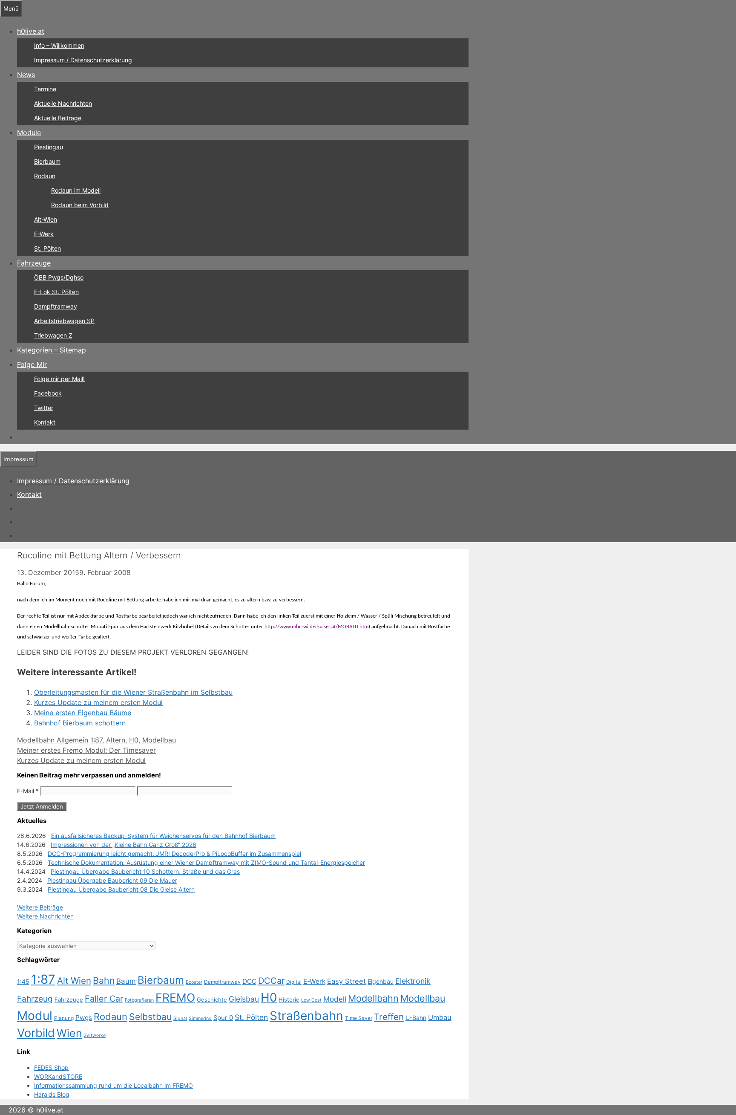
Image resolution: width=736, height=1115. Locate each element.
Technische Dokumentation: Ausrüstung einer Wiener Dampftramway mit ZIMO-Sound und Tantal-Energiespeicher (206, 862)
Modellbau (159, 740)
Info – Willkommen (59, 45)
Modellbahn (373, 998)
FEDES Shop (51, 1067)
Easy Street (346, 981)
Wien (69, 1033)
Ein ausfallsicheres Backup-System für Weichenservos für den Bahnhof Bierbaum (163, 835)
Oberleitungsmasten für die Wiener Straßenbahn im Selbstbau (133, 692)
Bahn (104, 980)
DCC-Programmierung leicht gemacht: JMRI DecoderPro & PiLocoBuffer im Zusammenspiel (174, 853)
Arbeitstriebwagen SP (64, 320)
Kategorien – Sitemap (51, 350)
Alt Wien (74, 980)
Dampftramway (55, 306)
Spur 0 (223, 1018)
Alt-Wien (45, 219)
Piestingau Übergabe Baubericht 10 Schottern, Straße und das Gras (145, 871)
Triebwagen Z (53, 335)
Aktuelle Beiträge (57, 117)
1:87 (96, 740)
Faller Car (104, 999)
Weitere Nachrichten (45, 916)
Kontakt (44, 422)
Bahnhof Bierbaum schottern (80, 723)
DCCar (271, 981)
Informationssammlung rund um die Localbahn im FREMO (113, 1085)
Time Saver (358, 1018)
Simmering (200, 1018)
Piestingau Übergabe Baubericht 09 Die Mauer (112, 880)
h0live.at (30, 31)
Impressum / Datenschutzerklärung (83, 60)
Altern (115, 740)
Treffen (389, 1016)
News (26, 74)
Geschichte (212, 999)
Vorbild (36, 1033)
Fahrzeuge (34, 263)
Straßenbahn (306, 1015)
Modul (34, 1015)
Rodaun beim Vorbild (80, 204)
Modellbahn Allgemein (52, 740)
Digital (294, 982)
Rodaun (44, 175)
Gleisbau (244, 998)
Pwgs (83, 1018)
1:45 (23, 981)
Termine (45, 88)
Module (29, 132)
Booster (194, 982)
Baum (126, 981)
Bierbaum (47, 161)
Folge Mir (32, 364)
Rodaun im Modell (76, 190)
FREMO (175, 997)
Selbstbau (150, 1016)
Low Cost (311, 1000)
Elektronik (413, 980)
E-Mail (28, 790)
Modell (334, 999)
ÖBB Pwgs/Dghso (58, 277)
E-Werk (44, 233)
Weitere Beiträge (40, 907)
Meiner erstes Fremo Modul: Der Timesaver (86, 750)
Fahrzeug (35, 999)
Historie (289, 999)
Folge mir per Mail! (59, 378)
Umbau (439, 1017)
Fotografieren (139, 1000)
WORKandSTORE (58, 1076)
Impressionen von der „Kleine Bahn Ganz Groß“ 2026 (123, 844)
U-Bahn (415, 1017)
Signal (180, 1018)
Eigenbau (381, 981)
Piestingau (48, 146)
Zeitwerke (95, 1035)
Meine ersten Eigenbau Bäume (82, 712)
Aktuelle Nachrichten (63, 103)
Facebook (48, 393)
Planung (64, 1018)
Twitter (43, 407)
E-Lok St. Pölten (56, 291)
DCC (249, 981)
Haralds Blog (51, 1094)
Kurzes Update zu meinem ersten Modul (98, 702)
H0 (133, 740)
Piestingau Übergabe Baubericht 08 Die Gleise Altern (121, 889)
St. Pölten (47, 248)
